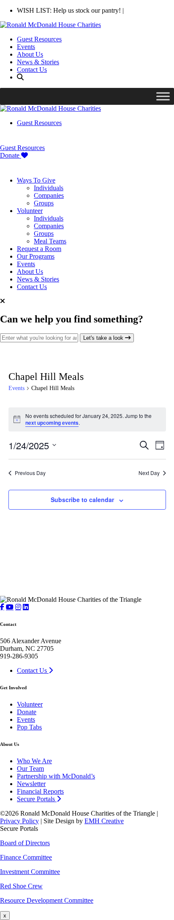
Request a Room (39, 248)
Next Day (149, 473)
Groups (44, 203)
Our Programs (35, 256)
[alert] (87, 419)
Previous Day (30, 473)
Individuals (48, 187)
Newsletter (31, 783)
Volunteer (30, 210)
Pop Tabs (29, 727)
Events (26, 46)
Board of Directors (25, 842)
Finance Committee (26, 857)
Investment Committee (30, 871)
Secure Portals (37, 799)
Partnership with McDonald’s (56, 776)
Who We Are (34, 760)
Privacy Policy (19, 820)
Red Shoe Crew (21, 886)
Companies (49, 195)
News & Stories (38, 62)
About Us (30, 54)
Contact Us (32, 69)
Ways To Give (36, 180)
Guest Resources (39, 39)
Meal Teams (50, 241)
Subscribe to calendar (82, 499)
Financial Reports (40, 791)
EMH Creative (104, 820)
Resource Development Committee (46, 900)
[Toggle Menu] (163, 96)
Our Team (30, 768)
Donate (10, 155)
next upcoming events (52, 422)
